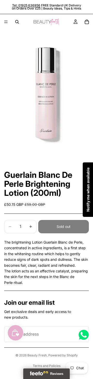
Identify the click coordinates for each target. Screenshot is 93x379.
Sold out (64, 226)
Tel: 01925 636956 (26, 5)
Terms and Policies (46, 366)
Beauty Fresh (37, 355)
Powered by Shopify (63, 355)
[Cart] (86, 21)
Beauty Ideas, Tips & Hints (62, 8)
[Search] (17, 21)
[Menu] (6, 22)
